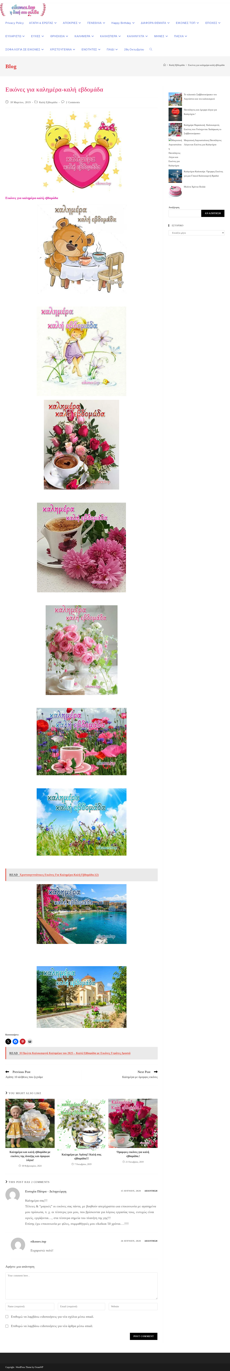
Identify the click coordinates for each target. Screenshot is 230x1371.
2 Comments (73, 102)
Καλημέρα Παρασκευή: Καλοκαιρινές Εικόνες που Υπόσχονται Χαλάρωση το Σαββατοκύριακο (202, 129)
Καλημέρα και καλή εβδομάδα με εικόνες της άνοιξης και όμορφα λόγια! (30, 1156)
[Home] (164, 65)
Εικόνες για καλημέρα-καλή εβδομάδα (206, 65)
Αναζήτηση (174, 207)
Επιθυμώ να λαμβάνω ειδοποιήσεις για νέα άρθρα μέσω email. (52, 1326)
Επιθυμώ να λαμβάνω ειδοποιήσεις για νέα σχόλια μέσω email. (52, 1316)
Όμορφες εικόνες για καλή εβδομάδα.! (133, 1153)
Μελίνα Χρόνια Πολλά (194, 186)
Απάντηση (151, 1191)
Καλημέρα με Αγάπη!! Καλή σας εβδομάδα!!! (81, 1156)
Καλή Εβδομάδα (48, 102)
